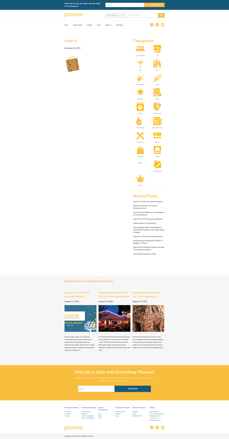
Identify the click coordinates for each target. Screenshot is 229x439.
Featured (140, 99)
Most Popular (140, 128)
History (140, 113)
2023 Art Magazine (87, 416)
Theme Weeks (77, 25)
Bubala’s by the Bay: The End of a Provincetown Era (145, 207)
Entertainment (140, 84)
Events (157, 84)
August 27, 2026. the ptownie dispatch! (148, 201)
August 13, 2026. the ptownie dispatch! (148, 236)
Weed (99, 25)
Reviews (157, 142)
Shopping (140, 156)
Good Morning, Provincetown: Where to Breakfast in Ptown (147, 242)
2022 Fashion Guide (87, 418)
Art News (67, 414)
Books (157, 70)
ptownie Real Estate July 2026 (144, 254)
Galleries (135, 412)
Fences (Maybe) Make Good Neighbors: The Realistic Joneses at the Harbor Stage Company (148, 229)
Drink (100, 416)
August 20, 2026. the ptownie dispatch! (148, 219)
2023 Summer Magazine (86, 413)
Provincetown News (157, 128)
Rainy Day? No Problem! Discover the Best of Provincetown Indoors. (148, 248)
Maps (117, 416)
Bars (140, 70)
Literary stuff (157, 113)
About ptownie (154, 412)
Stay (99, 418)
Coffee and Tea (137, 416)
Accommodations (140, 56)
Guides (157, 99)
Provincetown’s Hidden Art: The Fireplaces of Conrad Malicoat (149, 213)
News (66, 25)
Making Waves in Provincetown (144, 223)
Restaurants (140, 142)
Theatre (157, 156)
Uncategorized (157, 171)
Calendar (89, 25)
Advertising (119, 25)
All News (67, 412)
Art (157, 56)
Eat (99, 414)
